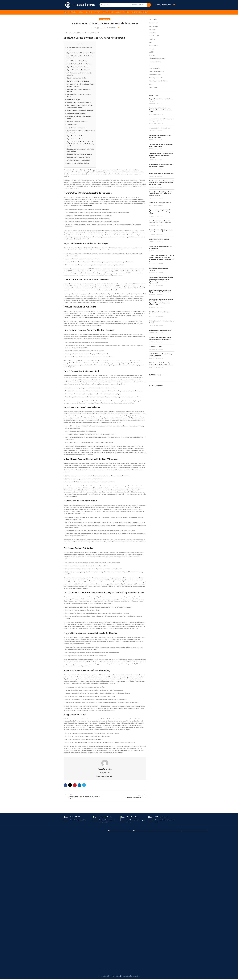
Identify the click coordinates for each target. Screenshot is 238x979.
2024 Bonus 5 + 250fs (155, 346)
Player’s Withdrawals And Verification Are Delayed (81, 53)
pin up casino (152, 33)
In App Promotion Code (73, 99)
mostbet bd (88, 205)
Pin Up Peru (152, 39)
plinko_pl (151, 49)
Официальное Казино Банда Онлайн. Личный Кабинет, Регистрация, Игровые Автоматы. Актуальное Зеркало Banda (161, 280)
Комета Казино (153, 87)
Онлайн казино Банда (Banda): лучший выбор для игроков (161, 145)
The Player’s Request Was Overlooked (77, 122)
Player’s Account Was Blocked (75, 136)
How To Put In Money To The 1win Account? (79, 64)
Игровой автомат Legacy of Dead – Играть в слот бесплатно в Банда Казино (160, 211)
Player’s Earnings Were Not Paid (75, 139)
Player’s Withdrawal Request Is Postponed (78, 157)
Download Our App (72, 124)
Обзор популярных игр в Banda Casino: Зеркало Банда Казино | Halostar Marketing (161, 155)
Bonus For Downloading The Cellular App (78, 160)
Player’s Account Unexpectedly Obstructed (79, 102)
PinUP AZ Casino (153, 45)
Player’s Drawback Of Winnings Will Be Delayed (80, 110)
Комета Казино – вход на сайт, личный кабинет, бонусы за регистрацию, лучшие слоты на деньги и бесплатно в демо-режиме (161, 258)
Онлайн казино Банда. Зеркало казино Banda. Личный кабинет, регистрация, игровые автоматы (161, 182)
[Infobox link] (77, 818)
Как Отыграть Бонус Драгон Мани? (160, 203)
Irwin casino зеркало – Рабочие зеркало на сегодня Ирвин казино (161, 120)
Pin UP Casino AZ (154, 36)
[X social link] (70, 785)
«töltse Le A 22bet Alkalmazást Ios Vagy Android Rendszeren (160, 354)
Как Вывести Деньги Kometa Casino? (160, 330)
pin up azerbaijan (153, 26)
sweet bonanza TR (154, 68)
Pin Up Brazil (152, 29)
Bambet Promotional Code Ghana (76, 113)
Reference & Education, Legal (157, 58)
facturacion (103, 28)
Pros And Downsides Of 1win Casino (77, 61)
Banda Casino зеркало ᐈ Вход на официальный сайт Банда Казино (160, 222)
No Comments (159, 103)
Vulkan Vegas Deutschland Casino (158, 81)
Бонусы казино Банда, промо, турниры (161, 173)
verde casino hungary (155, 74)
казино (151, 84)
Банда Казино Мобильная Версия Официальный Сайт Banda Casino (160, 291)
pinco (150, 42)
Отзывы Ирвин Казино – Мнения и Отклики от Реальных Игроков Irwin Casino (160, 109)
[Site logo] (80, 5)
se (149, 65)
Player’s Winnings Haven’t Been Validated (78, 70)
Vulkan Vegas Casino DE (155, 78)
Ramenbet (152, 55)
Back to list (105, 796)
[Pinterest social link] (75, 785)
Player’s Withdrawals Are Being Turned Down (79, 154)
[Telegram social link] (84, 785)
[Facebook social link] (65, 785)
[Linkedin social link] (79, 785)
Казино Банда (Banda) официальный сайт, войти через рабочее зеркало (161, 231)
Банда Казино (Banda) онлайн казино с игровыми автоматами (161, 165)
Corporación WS (105, 19)
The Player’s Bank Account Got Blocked (78, 81)
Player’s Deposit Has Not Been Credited (78, 67)
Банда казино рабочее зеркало (159, 239)
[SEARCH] (149, 5)
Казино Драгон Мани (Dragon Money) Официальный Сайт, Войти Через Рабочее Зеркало (160, 193)
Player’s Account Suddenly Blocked (76, 78)
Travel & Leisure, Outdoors (156, 71)
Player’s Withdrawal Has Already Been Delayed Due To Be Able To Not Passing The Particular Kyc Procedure (80, 144)
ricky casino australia (154, 62)
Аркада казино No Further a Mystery (160, 128)
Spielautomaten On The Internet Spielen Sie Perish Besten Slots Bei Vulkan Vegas (161, 364)
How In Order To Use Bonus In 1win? (77, 128)
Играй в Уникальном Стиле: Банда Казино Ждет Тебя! (160, 136)
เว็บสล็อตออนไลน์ (105, 773)
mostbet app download (110, 290)
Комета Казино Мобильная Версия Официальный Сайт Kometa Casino (160, 338)
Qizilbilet (151, 52)
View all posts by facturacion (104, 776)
